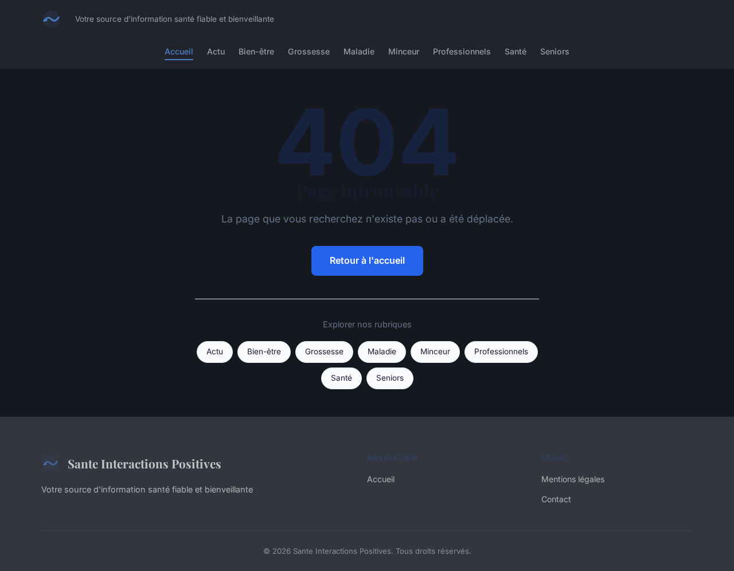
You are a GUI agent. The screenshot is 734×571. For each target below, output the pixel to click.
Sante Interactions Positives (144, 463)
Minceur (403, 51)
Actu (216, 51)
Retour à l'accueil (367, 260)
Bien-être (256, 51)
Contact (556, 499)
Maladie (358, 51)
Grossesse (309, 51)
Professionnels (462, 51)
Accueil (179, 51)
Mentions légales (572, 479)
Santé (515, 51)
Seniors (554, 51)
